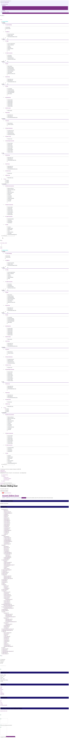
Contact (3, 10)
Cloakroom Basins (7, 537)
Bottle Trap (6, 586)
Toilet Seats (6, 641)
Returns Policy (6, 6)
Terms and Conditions (7, 8)
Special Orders (4, 609)
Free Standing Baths (7, 553)
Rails (1, 688)
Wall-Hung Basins (6, 544)
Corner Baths (6, 551)
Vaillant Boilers (4, 652)
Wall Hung (5, 644)
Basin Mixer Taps (8, 614)
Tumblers (5, 534)
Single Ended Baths (7, 557)
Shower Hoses (6, 524)
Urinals (5, 642)
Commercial (4, 571)
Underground (4, 650)
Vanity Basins (6, 542)
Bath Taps (5, 618)
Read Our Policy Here (3, 711)
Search (3, 235)
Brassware (5, 587)
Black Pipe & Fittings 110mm (8, 605)
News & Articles (6, 9)
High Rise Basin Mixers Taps (10, 616)
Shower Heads (6, 523)
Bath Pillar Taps (8, 620)
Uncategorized (4, 648)
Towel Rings (6, 532)
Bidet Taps (5, 623)
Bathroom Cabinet (7, 576)
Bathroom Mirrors (7, 577)
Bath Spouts (6, 549)
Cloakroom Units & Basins (6, 569)
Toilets (3, 631)
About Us (3, 5)
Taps (3, 611)
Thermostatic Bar (7, 603)
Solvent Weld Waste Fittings (6, 606)
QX (0, 701)
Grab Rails (5, 514)
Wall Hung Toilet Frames (8, 646)
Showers (3, 590)
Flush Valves (6, 639)
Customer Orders (5, 572)
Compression (6, 588)
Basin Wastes (6, 536)
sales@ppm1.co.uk (3, 471)
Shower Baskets (6, 520)
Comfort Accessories (7, 513)
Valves (5, 567)
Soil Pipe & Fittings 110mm (6, 604)
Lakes (1, 702)
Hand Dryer (6, 515)
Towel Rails (6, 531)
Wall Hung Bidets (6, 645)
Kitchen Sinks (4, 582)
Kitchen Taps (6, 626)
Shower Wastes (6, 602)
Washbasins (2, 693)
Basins (3, 535)
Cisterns (5, 635)
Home (1, 483)
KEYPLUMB (4, 581)
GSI (0, 700)
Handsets (5, 516)
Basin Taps (5, 613)
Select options (23, 497)
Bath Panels (6, 546)
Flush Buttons (6, 637)
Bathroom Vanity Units (7, 578)
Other (3, 583)
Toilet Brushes (6, 529)
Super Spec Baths (5, 610)
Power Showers (4, 589)
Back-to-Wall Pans (7, 632)
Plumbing (3, 584)
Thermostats (6, 566)
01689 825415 (6, 2)
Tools (3, 647)
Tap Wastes (6, 627)
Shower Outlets (6, 597)
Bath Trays (5, 510)
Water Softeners (5, 653)
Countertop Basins (7, 539)
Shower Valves (6, 600)
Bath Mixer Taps (8, 619)
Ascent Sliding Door (10, 495)
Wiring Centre (6, 568)
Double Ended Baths (7, 552)
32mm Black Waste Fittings (8, 608)
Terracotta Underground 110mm (7, 629)
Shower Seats (6, 525)
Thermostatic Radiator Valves (8, 565)
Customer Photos (5, 4)
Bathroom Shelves (7, 511)
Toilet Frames (6, 640)
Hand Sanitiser (4, 579)
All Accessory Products (11, 736)
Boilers (5, 561)
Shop (3, 483)
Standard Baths (6, 558)
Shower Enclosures (7, 595)
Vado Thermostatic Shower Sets (7, 651)
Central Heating (4, 560)
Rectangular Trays (9, 599)
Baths (3, 545)
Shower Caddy (6, 521)
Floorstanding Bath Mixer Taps (11, 621)
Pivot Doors (6, 593)
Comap (1, 704)
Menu (1, 19)
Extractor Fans (4, 573)
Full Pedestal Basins (7, 540)
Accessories (4, 509)
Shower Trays (6, 598)
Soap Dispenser (6, 528)
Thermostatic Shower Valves (6, 630)
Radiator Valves (6, 563)
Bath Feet (7, 555)
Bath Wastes (6, 550)
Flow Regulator (6, 625)
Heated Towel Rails (7, 562)
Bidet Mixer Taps (8, 624)
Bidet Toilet (6, 634)
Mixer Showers (6, 592)
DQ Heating (3, 705)
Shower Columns (7, 594)
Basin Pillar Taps (8, 615)
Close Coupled (6, 636)
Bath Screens (6, 547)
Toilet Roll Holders (7, 530)
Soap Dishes (6, 526)
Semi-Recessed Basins (7, 541)
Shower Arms (6, 519)
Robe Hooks (6, 518)
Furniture (3, 574)
